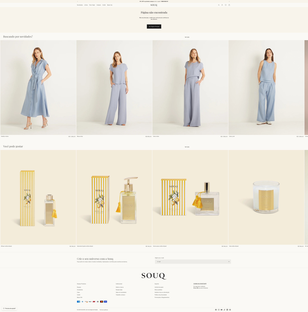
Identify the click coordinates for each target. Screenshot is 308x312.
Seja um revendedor (121, 292)
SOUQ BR (83, 309)
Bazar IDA (79, 297)
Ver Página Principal (154, 26)
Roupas (79, 287)
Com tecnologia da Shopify (92, 309)
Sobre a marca (120, 287)
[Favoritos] (225, 5)
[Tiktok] (224, 310)
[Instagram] (219, 310)
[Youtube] (221, 310)
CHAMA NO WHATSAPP (199, 283)
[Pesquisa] (219, 5)
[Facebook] (216, 310)
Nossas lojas (119, 289)
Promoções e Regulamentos (162, 297)
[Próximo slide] (229, 88)
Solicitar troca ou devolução (162, 292)
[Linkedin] (227, 310)
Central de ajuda (159, 287)
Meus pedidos (158, 289)
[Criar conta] (228, 261)
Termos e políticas (104, 309)
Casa (78, 292)
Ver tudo (187, 37)
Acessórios (80, 289)
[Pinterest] (230, 310)
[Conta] (222, 5)
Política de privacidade (161, 294)
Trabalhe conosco (120, 294)
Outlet (78, 294)
